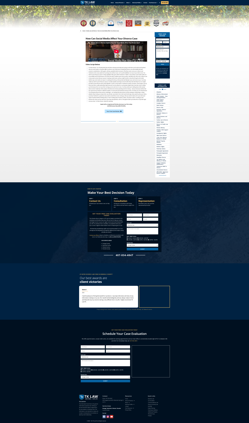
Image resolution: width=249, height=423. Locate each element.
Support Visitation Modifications (161, 163)
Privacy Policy (128, 410)
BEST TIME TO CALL (161, 59)
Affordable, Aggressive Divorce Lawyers (162, 172)
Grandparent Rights (162, 133)
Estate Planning (151, 408)
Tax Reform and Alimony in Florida (161, 160)
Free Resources (152, 2)
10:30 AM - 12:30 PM (143, 238)
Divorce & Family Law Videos (162, 125)
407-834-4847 (133, 341)
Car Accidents (151, 400)
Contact (145, 2)
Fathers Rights (160, 122)
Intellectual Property (152, 412)
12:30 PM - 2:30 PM (132, 239)
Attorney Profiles (136, 2)
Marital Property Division (161, 141)
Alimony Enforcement (162, 94)
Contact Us (95, 200)
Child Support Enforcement (160, 100)
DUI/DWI (150, 406)
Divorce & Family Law (153, 404)
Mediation (159, 144)
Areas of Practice (119, 2)
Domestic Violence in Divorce (162, 113)
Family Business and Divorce (162, 117)
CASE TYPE (159, 44)
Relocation (159, 155)
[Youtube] (111, 416)
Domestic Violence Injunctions (161, 110)
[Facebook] (104, 416)
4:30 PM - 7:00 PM (153, 239)
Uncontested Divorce (162, 170)
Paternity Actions (161, 148)
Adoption (159, 92)
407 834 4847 (165, 2)
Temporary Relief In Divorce (162, 167)
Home (112, 2)
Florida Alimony (161, 127)
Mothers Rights (160, 146)
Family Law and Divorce (91, 30)
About (128, 2)
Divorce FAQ (160, 107)
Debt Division (160, 105)
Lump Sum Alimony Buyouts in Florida (162, 138)
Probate (150, 415)
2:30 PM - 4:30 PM (143, 239)
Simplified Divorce (161, 157)
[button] (159, 2)
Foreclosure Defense (153, 410)
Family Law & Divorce (162, 120)
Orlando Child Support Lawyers (162, 130)
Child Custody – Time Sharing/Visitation (162, 97)
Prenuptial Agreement (162, 153)
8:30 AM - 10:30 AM (132, 238)
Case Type (129, 222)
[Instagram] (107, 416)
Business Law (151, 398)
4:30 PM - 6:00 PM (86, 371)
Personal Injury (151, 414)
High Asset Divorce (161, 135)
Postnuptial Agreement (162, 151)
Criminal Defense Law (153, 402)
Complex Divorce (161, 103)
